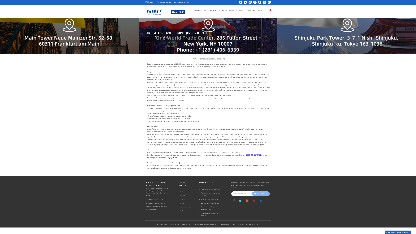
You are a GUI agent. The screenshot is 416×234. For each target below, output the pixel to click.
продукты (183, 196)
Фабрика (212, 10)
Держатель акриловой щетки (210, 203)
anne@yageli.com (183, 3)
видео (241, 10)
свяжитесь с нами (254, 10)
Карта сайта (225, 224)
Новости (233, 10)
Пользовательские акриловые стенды (210, 194)
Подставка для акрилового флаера (209, 214)
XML (233, 224)
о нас (181, 192)
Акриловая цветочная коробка (210, 189)
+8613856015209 (165, 3)
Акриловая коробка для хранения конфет (208, 208)
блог (181, 211)
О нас (204, 10)
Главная (196, 10)
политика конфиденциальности (165, 37)
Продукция (222, 10)
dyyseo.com (214, 224)
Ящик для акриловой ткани (209, 199)
